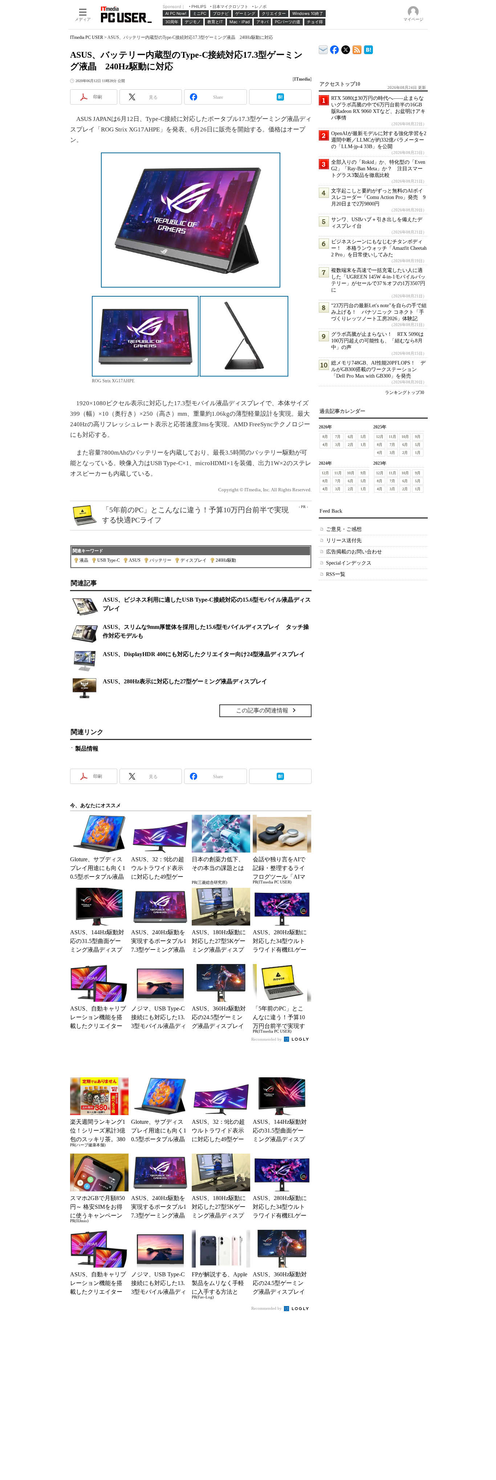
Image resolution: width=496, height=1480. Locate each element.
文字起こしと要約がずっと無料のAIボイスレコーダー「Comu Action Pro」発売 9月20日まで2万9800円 (378, 197)
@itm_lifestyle (345, 48)
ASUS (135, 560)
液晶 (84, 560)
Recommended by (267, 1039)
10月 (405, 437)
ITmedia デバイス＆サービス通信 (323, 48)
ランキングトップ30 (404, 392)
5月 (363, 437)
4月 (325, 445)
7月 (338, 437)
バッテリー (160, 560)
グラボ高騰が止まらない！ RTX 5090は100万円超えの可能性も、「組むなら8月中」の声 (377, 341)
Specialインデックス (348, 563)
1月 (363, 445)
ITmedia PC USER (86, 37)
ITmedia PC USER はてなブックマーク (368, 48)
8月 (325, 437)
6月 (350, 437)
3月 (338, 445)
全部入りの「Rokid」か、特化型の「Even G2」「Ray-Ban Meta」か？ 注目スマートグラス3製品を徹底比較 (378, 168)
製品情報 (86, 748)
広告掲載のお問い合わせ (354, 551)
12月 (379, 437)
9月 (417, 437)
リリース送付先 (344, 540)
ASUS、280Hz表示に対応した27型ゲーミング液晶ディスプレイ (185, 681)
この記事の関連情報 (262, 710)
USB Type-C (108, 560)
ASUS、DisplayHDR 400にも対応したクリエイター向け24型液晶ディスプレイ (204, 654)
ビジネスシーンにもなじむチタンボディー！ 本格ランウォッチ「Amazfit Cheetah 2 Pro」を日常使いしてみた (379, 248)
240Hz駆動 (226, 560)
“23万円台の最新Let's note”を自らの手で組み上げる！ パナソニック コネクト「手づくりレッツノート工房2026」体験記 (379, 312)
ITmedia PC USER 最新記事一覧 (357, 48)
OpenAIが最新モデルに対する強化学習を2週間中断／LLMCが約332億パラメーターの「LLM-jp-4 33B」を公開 (378, 140)
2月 (350, 445)
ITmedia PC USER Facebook (334, 48)
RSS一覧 (335, 574)
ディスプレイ (193, 560)
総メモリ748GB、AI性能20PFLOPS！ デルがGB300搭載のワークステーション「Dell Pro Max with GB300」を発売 (378, 369)
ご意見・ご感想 (344, 529)
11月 (392, 437)
